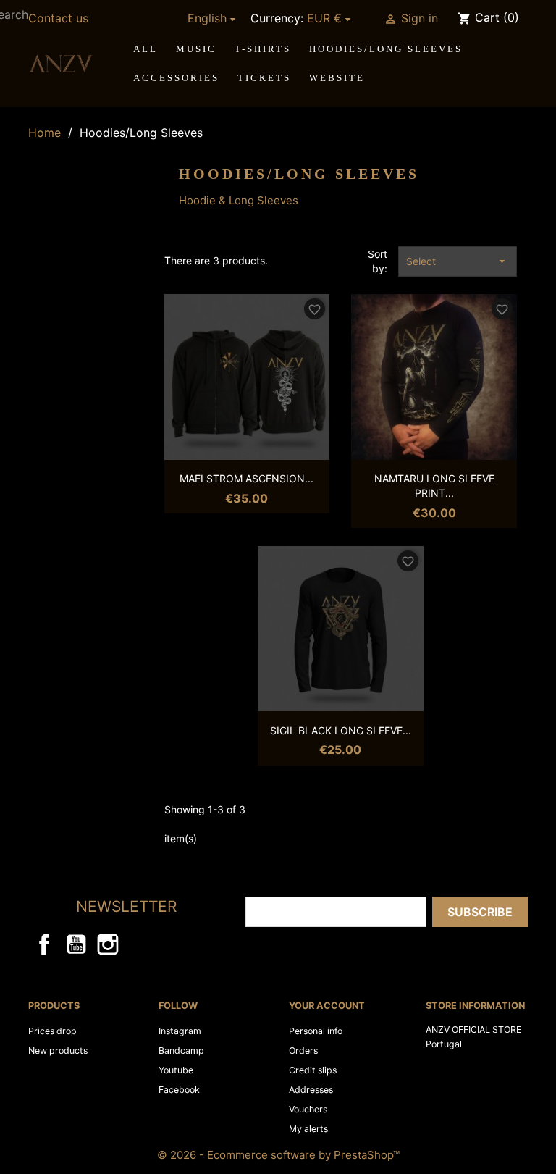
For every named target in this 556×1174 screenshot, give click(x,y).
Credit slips (313, 1070)
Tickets (264, 77)
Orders (303, 1050)
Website (337, 77)
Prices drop (52, 1031)
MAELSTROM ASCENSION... (246, 478)
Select (457, 261)
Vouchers (308, 1109)
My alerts (308, 1128)
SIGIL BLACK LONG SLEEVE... (340, 730)
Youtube (176, 1070)
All (145, 48)
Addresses (311, 1089)
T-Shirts (263, 48)
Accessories (176, 77)
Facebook (44, 944)
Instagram (107, 944)
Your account (327, 1005)
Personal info (315, 1031)
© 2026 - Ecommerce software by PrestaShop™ (278, 1155)
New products (58, 1050)
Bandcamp (181, 1050)
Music (196, 48)
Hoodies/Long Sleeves (386, 48)
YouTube (76, 944)
